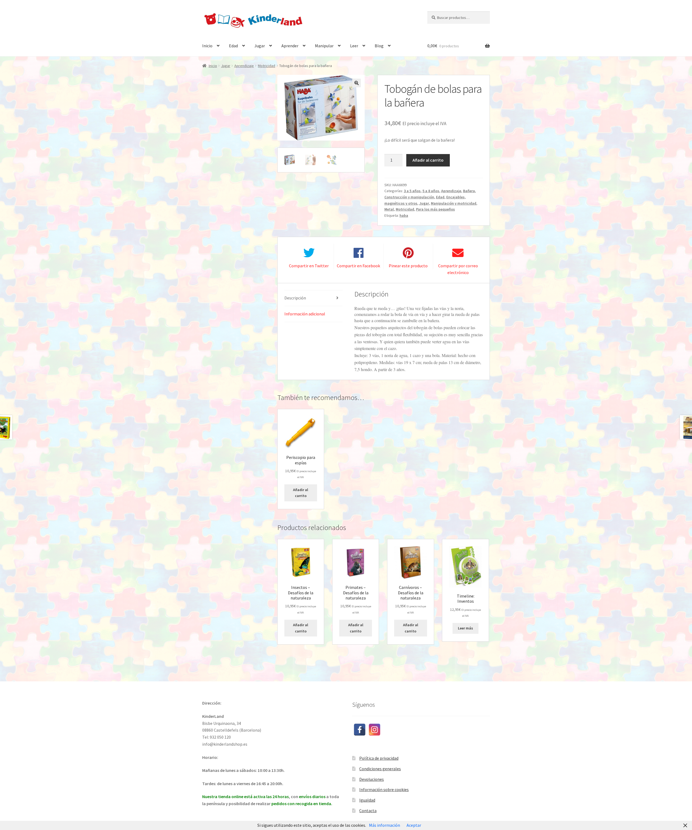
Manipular (324, 45)
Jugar (259, 45)
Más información (384, 825)
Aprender (289, 45)
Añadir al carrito (428, 160)
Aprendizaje (244, 65)
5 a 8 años (430, 190)
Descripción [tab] (295, 298)
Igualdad (367, 800)
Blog (379, 45)
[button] (356, 83)
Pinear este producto (408, 265)
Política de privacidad (378, 758)
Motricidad (266, 65)
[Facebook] (360, 730)
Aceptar (414, 825)
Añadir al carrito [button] (300, 492)
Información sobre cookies (384, 789)
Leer (354, 45)
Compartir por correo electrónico (458, 269)
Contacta (368, 810)
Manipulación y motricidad (453, 203)
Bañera (469, 190)
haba (404, 215)
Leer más (465, 628)
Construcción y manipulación (409, 197)
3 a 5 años (412, 190)
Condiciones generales (380, 768)
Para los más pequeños (435, 209)
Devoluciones (371, 779)
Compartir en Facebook (358, 265)
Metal (389, 209)
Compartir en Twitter (309, 265)
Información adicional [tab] (304, 313)
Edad (233, 45)
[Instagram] (374, 730)
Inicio (207, 45)
